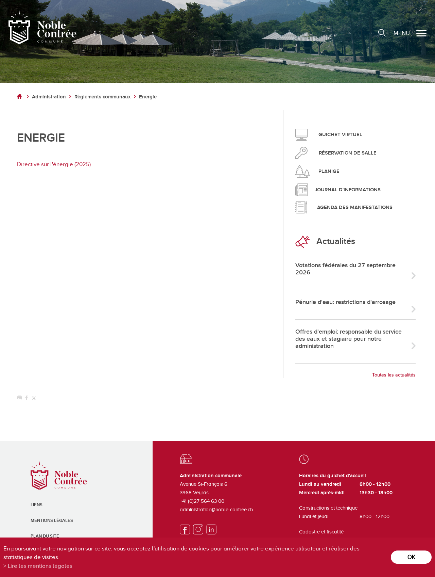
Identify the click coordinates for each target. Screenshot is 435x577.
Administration (49, 97)
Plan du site (45, 536)
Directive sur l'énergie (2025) (54, 164)
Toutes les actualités (394, 375)
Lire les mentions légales (40, 566)
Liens (36, 505)
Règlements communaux (102, 97)
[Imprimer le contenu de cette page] (19, 398)
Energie (148, 97)
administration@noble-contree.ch (216, 509)
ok (411, 557)
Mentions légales (52, 520)
